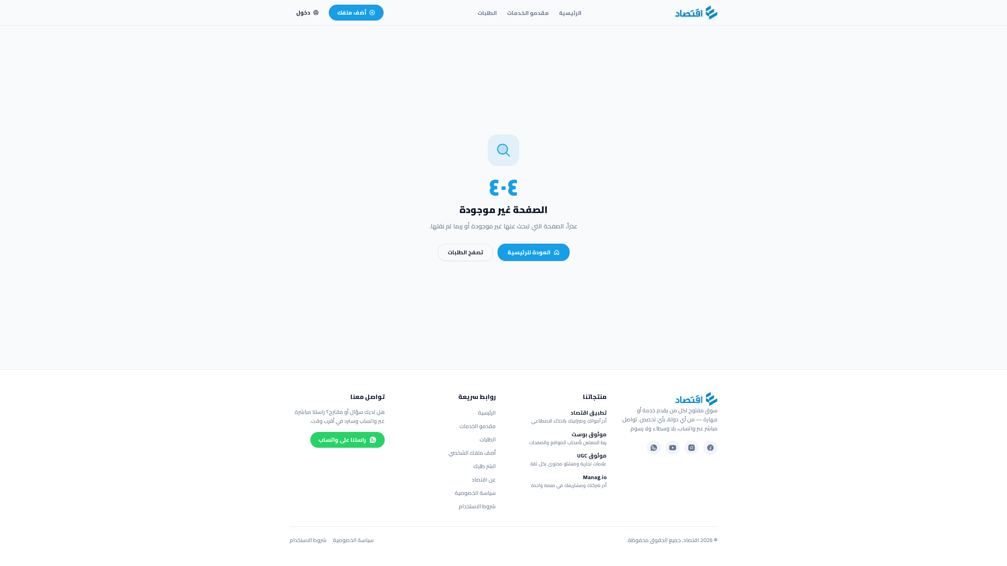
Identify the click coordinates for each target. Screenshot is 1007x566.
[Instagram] (691, 448)
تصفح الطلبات (465, 252)
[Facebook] (710, 448)
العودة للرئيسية (528, 252)
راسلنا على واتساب (342, 440)
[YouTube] (673, 448)
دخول (303, 12)
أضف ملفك (352, 12)
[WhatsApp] (654, 448)
